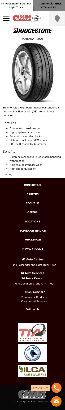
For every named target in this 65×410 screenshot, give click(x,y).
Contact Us (32, 185)
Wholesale (32, 240)
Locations (32, 221)
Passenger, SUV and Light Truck (18, 5)
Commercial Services (34, 301)
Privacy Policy (32, 249)
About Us (32, 203)
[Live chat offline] (56, 401)
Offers (32, 212)
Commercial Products (34, 297)
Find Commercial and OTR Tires (34, 284)
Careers (33, 194)
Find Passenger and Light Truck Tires (34, 265)
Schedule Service (33, 231)
